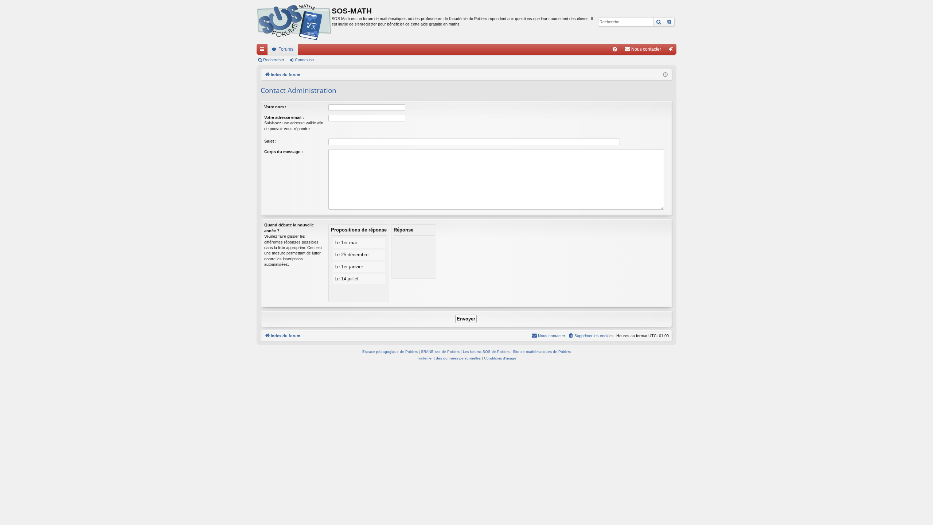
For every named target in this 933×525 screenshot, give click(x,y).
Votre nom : (275, 107)
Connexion (304, 60)
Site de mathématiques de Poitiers (542, 352)
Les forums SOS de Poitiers (486, 352)
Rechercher (273, 60)
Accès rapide (263, 51)
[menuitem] (614, 49)
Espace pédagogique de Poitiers (390, 352)
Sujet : (270, 141)
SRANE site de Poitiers (440, 352)
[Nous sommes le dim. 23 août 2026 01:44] (665, 75)
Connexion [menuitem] (672, 51)
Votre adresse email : (284, 117)
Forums (285, 49)
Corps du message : (283, 151)
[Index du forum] (294, 22)
